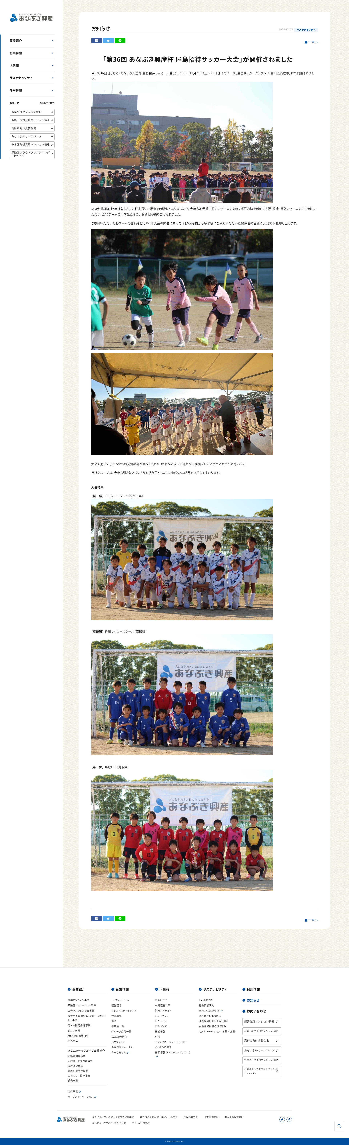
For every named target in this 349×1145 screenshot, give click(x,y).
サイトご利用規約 (141, 1123)
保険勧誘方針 (191, 1117)
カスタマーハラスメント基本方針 (109, 1123)
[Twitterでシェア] (108, 40)
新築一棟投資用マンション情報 (30, 120)
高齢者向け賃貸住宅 (23, 128)
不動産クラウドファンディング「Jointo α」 (30, 154)
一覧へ (313, 42)
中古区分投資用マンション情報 (30, 144)
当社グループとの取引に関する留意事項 (113, 1117)
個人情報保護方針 (234, 1117)
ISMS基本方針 (211, 1117)
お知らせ (14, 103)
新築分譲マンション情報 (26, 112)
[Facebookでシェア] (96, 40)
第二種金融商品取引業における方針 (159, 1117)
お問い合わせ (47, 103)
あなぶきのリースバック (26, 136)
